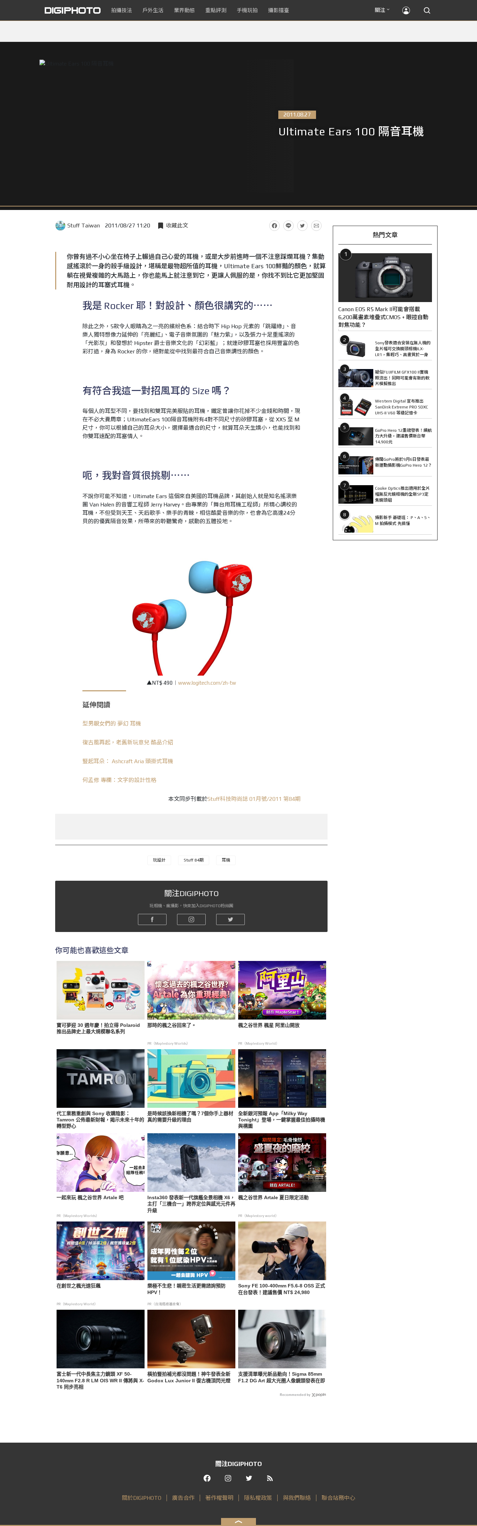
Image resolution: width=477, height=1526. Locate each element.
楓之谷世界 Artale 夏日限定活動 (273, 1197)
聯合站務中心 (338, 1498)
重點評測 (215, 10)
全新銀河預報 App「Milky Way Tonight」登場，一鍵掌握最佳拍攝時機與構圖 (281, 1120)
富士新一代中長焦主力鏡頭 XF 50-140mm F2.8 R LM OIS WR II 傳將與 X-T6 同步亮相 (100, 1380)
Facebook (274, 225)
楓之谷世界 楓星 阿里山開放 (269, 1025)
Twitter (302, 225)
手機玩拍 (247, 10)
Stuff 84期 (194, 860)
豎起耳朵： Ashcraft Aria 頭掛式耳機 (127, 761)
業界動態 (184, 10)
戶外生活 (152, 10)
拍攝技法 (121, 10)
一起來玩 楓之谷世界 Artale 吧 (90, 1197)
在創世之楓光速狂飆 (79, 1285)
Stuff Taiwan (83, 225)
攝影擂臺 (278, 10)
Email (316, 225)
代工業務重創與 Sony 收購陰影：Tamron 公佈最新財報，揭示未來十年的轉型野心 (100, 1120)
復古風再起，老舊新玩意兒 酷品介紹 (127, 742)
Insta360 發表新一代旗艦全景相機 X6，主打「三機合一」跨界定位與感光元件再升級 (191, 1204)
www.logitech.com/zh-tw (207, 683)
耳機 (226, 860)
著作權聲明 (219, 1498)
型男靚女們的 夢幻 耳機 (111, 723)
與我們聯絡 (297, 1498)
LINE (288, 225)
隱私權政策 (258, 1498)
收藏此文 (177, 225)
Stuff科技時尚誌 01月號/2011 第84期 (254, 799)
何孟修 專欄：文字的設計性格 (119, 780)
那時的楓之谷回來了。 (171, 1025)
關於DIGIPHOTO (141, 1498)
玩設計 (159, 860)
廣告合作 (183, 1498)
